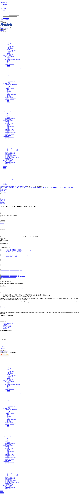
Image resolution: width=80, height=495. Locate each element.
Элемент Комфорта (10, 43)
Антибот (2, 20)
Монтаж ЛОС (7, 172)
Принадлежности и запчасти (10, 107)
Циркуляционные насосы (9, 64)
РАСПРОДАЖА (10, 54)
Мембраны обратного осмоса (10, 106)
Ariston (8, 35)
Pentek (8, 101)
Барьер (8, 87)
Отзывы (4, 182)
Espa (8, 58)
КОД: (1, 208)
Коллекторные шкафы (9, 145)
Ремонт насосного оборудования (11, 179)
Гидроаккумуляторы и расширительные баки (13, 112)
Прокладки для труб (8, 141)
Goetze (8, 89)
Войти (2, 21)
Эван (8, 127)
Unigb (8, 113)
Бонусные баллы (6, 327)
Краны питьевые (8, 110)
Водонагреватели (7, 186)
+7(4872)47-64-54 (3, 2)
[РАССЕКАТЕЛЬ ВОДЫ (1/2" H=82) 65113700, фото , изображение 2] (34, 187)
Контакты (4, 183)
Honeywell (9, 91)
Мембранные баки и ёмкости (8, 111)
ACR (8, 61)
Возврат (4, 334)
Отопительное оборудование (8, 120)
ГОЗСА (8, 49)
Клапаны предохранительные (10, 155)
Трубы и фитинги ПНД (9, 137)
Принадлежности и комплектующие (11, 78)
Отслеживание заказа (4, 14)
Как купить (5, 166)
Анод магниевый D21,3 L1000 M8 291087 (8, 277)
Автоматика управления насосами (11, 77)
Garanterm (9, 38)
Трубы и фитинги (6, 136)
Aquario (8, 57)
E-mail (1, 285)
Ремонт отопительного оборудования (12, 180)
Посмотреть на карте (4, 351)
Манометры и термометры (10, 162)
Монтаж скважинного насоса (10, 169)
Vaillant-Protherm (10, 51)
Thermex (8, 36)
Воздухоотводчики (8, 158)
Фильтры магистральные (9, 88)
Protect (8, 67)
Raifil (8, 93)
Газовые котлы (7, 121)
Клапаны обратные (8, 154)
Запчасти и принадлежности (10, 45)
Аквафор (8, 86)
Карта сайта (5, 328)
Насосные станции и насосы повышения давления (14, 72)
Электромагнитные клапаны (10, 153)
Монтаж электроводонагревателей (11, 176)
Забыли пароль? (6, 18)
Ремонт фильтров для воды (10, 181)
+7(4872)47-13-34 (3, 346)
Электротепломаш (10, 126)
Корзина (2, 30)
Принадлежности (8, 135)
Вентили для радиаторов (9, 134)
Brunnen (8, 90)
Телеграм (2, 307)
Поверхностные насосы (9, 56)
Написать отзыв (3, 245)
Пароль (1, 18)
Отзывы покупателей (7, 325)
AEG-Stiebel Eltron (10, 46)
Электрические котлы (9, 123)
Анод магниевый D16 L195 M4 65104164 (8, 261)
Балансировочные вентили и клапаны (12, 157)
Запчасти (6, 79)
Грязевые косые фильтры (11, 94)
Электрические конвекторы (10, 129)
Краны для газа (7, 151)
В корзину (2, 229)
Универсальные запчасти (11, 50)
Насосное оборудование (7, 55)
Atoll (8, 85)
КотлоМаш (9, 37)
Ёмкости (6, 116)
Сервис (4, 177)
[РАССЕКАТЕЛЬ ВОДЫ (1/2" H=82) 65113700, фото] (10, 187)
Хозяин (8, 66)
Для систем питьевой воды (12, 109)
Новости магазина (6, 324)
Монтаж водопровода (9, 173)
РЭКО (8, 128)
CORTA (8, 63)
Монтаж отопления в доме (10, 175)
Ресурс (8, 125)
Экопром (8, 117)
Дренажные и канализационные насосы (12, 59)
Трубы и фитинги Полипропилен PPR (12, 138)
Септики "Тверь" (8, 119)
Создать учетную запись (4, 19)
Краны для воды (8, 147)
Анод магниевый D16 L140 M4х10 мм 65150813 (9, 256)
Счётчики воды (8, 161)
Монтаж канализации (9, 174)
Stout (8, 115)
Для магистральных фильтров (12, 108)
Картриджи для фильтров (9, 99)
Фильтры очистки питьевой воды (11, 84)
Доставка (4, 167)
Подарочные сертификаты (7, 326)
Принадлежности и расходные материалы (12, 142)
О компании (5, 184)
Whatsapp (5, 307)
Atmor (8, 41)
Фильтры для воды (6, 83)
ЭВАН (8, 44)
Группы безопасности (9, 159)
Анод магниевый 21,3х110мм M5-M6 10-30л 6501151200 (10, 251)
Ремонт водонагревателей (9, 178)
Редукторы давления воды (10, 152)
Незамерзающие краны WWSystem (13, 150)
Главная (1, 186)
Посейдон (9, 103)
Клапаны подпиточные (9, 156)
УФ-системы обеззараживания (10, 98)
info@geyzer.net (50, 236)
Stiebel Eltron (9, 40)
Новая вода (9, 96)
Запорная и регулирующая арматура (9, 146)
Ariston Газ (9, 47)
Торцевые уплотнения (11, 81)
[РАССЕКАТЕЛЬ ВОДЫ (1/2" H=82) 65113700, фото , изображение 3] (60, 187)
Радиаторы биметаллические (10, 132)
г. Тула (1, 6)
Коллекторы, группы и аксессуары (9, 144)
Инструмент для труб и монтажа (11, 143)
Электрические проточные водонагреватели (13, 39)
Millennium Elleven (10, 148)
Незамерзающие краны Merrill (12, 149)
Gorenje (8, 53)
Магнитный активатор (9, 97)
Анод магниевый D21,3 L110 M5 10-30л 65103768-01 (10, 266)
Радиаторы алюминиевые (9, 130)
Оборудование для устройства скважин (12, 76)
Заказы (4, 10)
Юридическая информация (8, 323)
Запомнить (4, 22)
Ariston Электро (10, 48)
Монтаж (4, 168)
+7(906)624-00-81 (3, 4)
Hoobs (8, 62)
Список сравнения (6, 11)
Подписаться (3, 286)
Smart (8, 131)
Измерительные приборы (7, 160)
